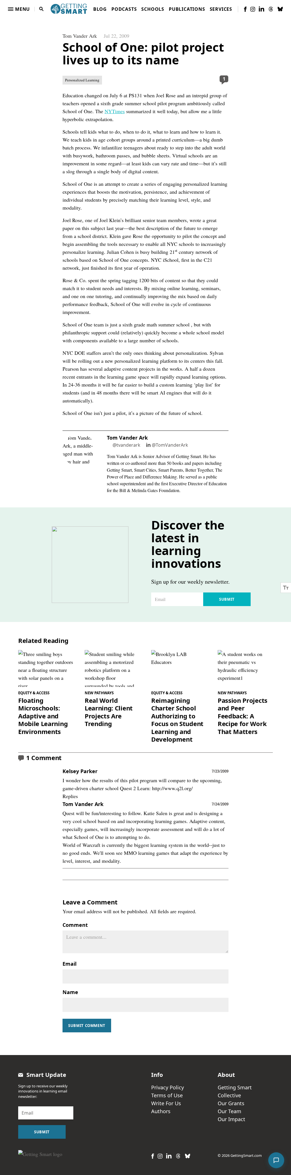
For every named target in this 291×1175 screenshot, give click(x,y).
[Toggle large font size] (286, 587)
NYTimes (115, 111)
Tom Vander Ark (80, 35)
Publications (187, 9)
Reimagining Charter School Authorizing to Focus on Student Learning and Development (177, 720)
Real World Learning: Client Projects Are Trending (109, 712)
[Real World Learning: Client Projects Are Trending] (112, 668)
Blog (100, 9)
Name (70, 992)
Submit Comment (86, 1025)
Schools (152, 9)
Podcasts (124, 9)
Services (221, 9)
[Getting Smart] (69, 8)
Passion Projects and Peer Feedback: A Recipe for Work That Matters (242, 716)
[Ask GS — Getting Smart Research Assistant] (276, 1160)
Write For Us (166, 1103)
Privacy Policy (167, 1087)
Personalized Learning (82, 80)
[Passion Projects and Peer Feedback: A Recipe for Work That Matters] (245, 668)
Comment (75, 924)
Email (69, 963)
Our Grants (231, 1103)
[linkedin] (261, 9)
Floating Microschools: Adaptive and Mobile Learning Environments (43, 716)
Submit (227, 599)
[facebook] (245, 9)
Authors (161, 1111)
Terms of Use (167, 1095)
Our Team (229, 1111)
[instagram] (252, 9)
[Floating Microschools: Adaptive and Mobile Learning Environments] (45, 668)
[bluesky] (280, 9)
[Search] (41, 9)
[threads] (271, 9)
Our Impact (231, 1119)
